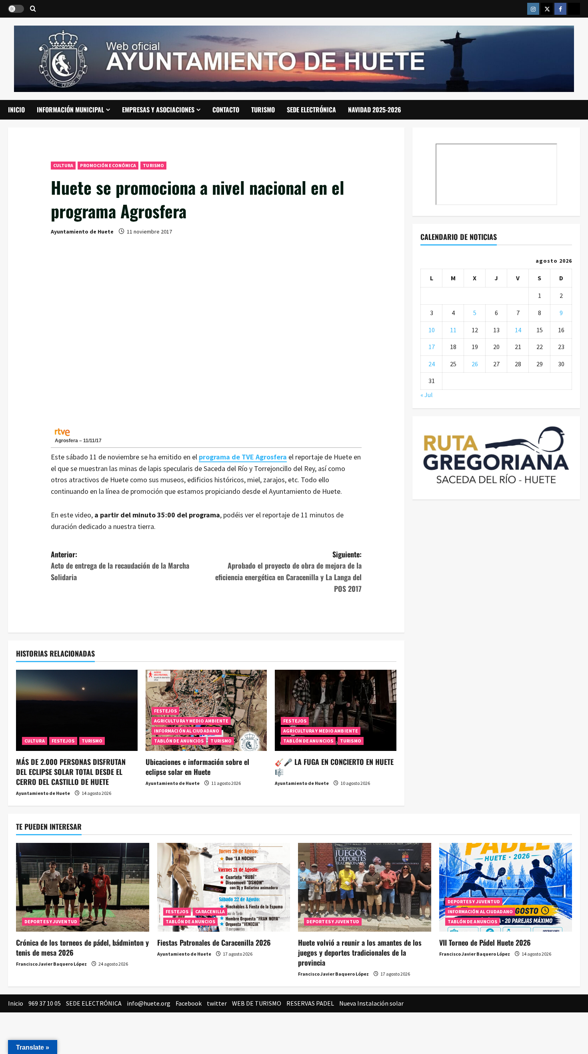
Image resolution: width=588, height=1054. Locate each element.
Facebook (189, 1003)
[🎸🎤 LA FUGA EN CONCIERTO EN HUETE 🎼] (335, 710)
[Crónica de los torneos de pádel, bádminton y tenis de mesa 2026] (82, 887)
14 (518, 330)
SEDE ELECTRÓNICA (311, 109)
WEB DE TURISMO (256, 1003)
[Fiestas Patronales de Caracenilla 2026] (223, 887)
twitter (217, 1003)
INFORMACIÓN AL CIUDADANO (186, 731)
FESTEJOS (63, 741)
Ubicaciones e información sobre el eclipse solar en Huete (197, 767)
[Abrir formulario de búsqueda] (33, 9)
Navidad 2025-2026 (374, 109)
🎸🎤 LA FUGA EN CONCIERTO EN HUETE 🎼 (334, 767)
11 (453, 330)
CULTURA (63, 165)
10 (431, 330)
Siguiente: (288, 571)
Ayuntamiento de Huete (82, 231)
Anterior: (120, 566)
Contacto (225, 109)
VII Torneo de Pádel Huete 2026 (485, 942)
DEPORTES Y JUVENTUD (50, 921)
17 (431, 347)
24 (431, 364)
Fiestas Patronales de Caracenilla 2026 (214, 942)
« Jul (426, 395)
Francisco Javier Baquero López (51, 964)
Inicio (16, 109)
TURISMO (263, 109)
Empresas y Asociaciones (158, 109)
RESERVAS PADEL (310, 1003)
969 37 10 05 (44, 1003)
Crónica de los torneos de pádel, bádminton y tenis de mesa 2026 (82, 947)
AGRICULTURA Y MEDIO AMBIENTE (191, 721)
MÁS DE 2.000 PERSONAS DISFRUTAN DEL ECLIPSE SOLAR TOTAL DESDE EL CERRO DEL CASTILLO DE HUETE (71, 772)
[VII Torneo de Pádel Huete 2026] (505, 887)
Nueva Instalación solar (371, 1003)
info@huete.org (148, 1003)
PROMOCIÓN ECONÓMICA (108, 165)
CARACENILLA (210, 911)
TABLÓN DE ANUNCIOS (179, 741)
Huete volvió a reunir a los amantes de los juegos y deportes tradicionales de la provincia (360, 952)
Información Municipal (70, 109)
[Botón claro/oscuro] (16, 9)
